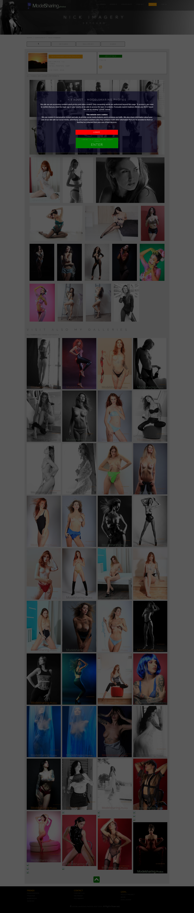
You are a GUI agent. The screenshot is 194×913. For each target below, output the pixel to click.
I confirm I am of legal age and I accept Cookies (97, 143)
